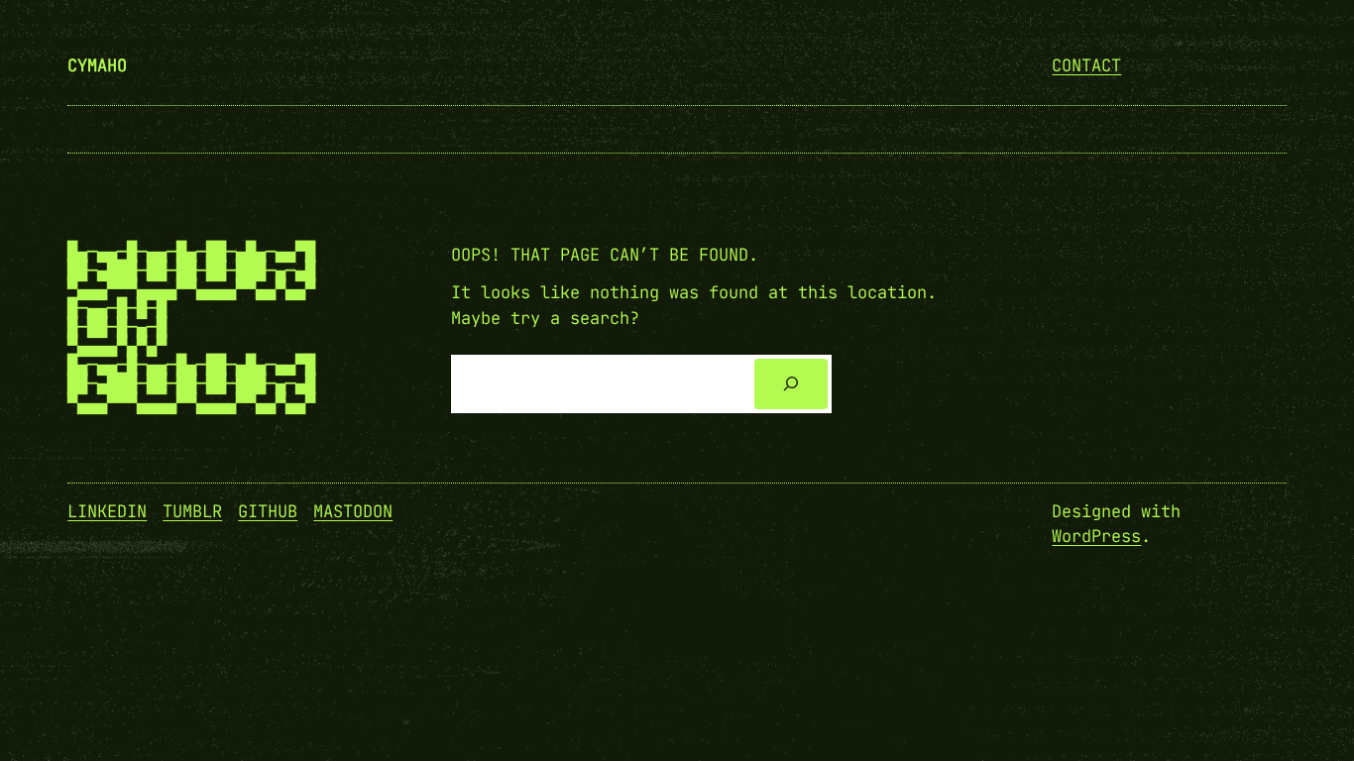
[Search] (790, 384)
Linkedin (107, 511)
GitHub (267, 511)
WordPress (1096, 536)
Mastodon (353, 511)
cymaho (97, 65)
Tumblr (192, 511)
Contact (1086, 65)
